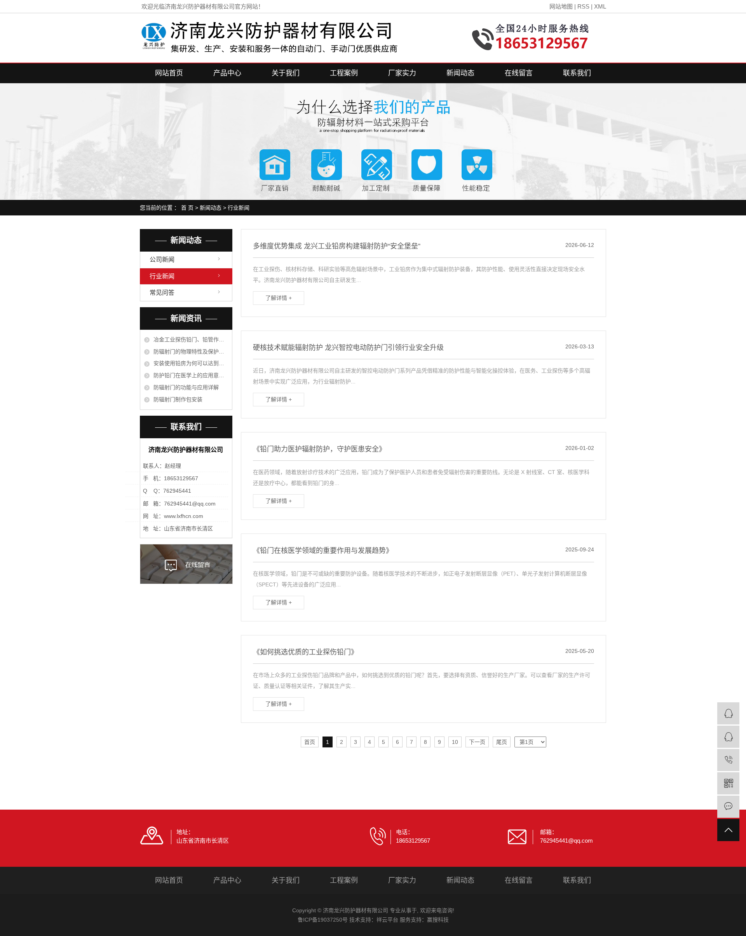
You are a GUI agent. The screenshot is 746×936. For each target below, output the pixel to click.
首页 (309, 742)
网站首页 (169, 73)
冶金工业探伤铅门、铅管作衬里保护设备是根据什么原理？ (190, 339)
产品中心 (227, 73)
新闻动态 (460, 73)
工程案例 (344, 73)
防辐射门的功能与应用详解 (186, 387)
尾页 (501, 742)
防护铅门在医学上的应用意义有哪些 (190, 375)
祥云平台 (387, 920)
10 (455, 742)
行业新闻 (238, 208)
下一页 (477, 742)
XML (600, 6)
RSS (583, 6)
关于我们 (286, 73)
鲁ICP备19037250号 (323, 920)
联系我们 (577, 73)
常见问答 (162, 292)
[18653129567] (728, 760)
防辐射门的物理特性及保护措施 (190, 351)
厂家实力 (402, 73)
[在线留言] (728, 807)
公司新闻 (162, 259)
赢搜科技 (438, 920)
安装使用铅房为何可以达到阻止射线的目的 (190, 363)
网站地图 (561, 6)
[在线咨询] (728, 713)
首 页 (187, 208)
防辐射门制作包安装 (177, 399)
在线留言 (519, 73)
